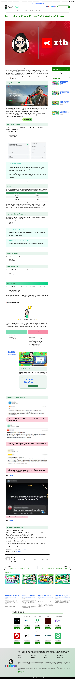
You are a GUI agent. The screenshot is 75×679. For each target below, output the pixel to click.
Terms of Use (20, 672)
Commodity (33, 659)
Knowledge (25, 10)
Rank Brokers (60, 657)
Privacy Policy (21, 671)
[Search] (69, 7)
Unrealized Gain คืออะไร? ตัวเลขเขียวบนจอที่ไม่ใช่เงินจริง (64, 112)
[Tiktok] (55, 6)
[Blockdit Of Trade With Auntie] (54, 6)
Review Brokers (25, 546)
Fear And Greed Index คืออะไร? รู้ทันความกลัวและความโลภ (64, 102)
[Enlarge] (45, 353)
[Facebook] (47, 6)
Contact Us (54, 10)
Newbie (46, 659)
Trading (32, 10)
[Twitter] (52, 6)
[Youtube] (48, 6)
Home (18, 10)
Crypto (19, 657)
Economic (33, 655)
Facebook (11, 520)
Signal (45, 657)
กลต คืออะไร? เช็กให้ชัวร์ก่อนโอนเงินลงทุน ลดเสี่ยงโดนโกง (64, 92)
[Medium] (50, 6)
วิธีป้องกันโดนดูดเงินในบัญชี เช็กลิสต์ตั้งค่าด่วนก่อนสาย (64, 82)
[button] (11, 352)
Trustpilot (11, 475)
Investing (24, 549)
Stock (19, 659)
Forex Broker (39, 10)
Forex (19, 655)
